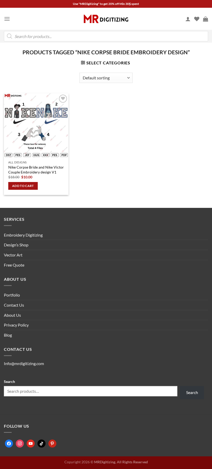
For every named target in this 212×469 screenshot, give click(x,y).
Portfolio (12, 294)
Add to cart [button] (23, 185)
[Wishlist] (196, 19)
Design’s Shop (16, 244)
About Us (12, 315)
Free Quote (14, 264)
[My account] (188, 19)
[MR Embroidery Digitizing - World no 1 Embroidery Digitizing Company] (106, 19)
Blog (8, 334)
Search (9, 381)
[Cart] (205, 19)
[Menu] (7, 18)
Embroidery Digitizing (23, 234)
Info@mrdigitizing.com (24, 363)
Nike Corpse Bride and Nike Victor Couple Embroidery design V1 (36, 169)
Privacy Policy (16, 324)
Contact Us (14, 304)
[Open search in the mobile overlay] (106, 36)
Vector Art (13, 254)
